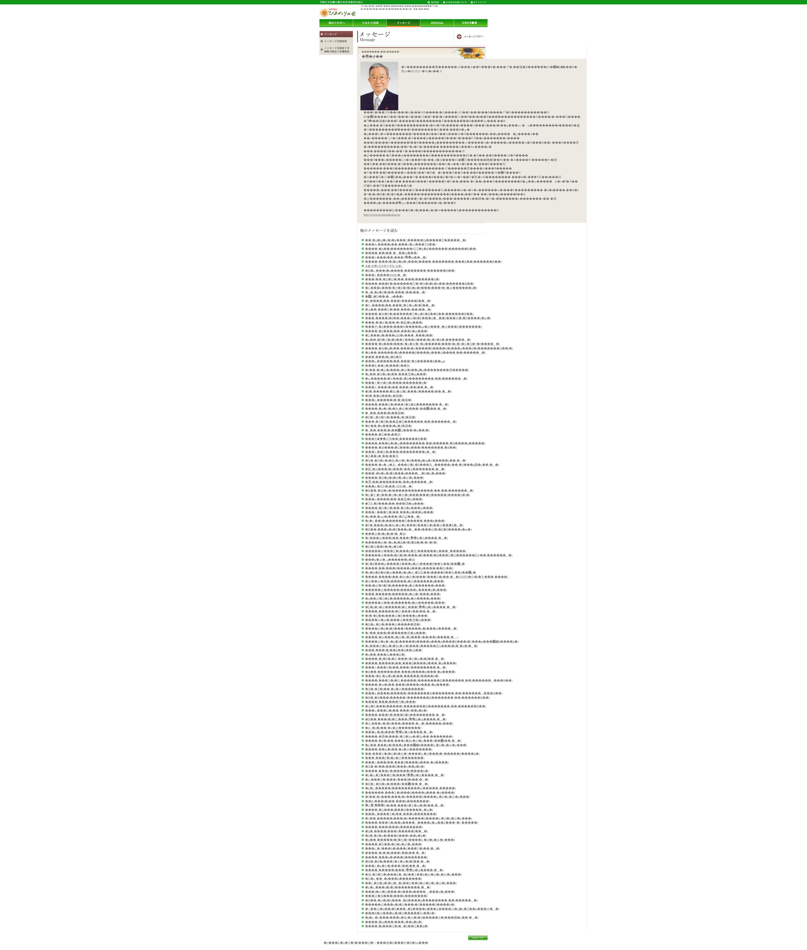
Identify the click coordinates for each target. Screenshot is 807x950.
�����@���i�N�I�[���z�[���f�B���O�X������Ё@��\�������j (438, 555)
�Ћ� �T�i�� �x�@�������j (395, 689)
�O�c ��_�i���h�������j (393, 878)
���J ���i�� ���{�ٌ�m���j (396, 257)
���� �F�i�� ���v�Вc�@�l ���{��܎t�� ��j (413, 740)
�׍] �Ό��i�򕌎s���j (384, 296)
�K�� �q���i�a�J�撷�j (388, 425)
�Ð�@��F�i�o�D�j (384, 546)
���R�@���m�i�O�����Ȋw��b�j (400, 913)
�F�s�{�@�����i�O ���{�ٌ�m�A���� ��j (410, 607)
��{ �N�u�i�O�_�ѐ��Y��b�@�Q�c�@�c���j (411, 883)
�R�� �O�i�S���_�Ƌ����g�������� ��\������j (421, 900)
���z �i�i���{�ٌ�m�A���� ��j (399, 732)
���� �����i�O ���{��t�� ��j (400, 611)
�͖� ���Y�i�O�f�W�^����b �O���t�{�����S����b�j (422, 753)
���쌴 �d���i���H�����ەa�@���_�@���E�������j (423, 326)
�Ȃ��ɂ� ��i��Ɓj (382, 456)
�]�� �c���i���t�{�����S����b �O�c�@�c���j (417, 796)
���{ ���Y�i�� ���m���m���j (399, 512)
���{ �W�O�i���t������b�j (396, 382)
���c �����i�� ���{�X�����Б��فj (405, 361)
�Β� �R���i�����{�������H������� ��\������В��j (427, 697)
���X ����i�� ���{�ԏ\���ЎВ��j (400, 244)
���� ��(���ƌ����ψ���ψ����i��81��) (409, 568)
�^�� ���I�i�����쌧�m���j (395, 633)
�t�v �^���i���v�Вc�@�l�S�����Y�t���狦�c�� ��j (422, 917)
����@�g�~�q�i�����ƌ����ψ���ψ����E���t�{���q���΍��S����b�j (441, 641)
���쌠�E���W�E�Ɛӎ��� (402, 942)
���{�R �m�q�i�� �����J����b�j (402, 676)
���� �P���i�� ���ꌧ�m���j (396, 331)
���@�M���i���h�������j (396, 895)
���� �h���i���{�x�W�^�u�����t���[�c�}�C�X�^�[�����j (432, 344)
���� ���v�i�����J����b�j (397, 771)
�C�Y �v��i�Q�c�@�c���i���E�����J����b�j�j (417, 495)
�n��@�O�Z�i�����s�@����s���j (403, 598)
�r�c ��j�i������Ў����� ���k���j (405, 520)
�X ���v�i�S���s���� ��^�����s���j (409, 723)
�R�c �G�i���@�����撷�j (393, 624)
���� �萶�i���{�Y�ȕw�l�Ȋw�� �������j (409, 736)
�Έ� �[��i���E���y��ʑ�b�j (395, 766)
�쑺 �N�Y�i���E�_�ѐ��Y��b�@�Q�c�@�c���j (413, 874)
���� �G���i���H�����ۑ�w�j (399, 809)
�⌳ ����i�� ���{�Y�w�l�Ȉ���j (400, 305)
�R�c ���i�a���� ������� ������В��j (410, 270)
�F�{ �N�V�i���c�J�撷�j (390, 417)
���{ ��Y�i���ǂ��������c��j (400, 451)
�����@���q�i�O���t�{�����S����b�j (410, 904)
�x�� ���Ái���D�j (385, 654)
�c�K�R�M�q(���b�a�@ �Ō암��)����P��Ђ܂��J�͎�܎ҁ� (420, 572)
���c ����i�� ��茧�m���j (394, 499)
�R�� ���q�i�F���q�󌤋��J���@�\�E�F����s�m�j (418, 529)
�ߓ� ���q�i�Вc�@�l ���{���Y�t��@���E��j (414, 525)
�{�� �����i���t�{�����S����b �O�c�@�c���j (418, 818)
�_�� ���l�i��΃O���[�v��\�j (397, 430)
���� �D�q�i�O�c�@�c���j (394, 477)
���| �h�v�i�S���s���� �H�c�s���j (405, 473)
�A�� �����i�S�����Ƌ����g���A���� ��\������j (425, 352)
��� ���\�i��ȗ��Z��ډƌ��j (393, 650)
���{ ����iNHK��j (386, 275)
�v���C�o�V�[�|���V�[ (349, 942)
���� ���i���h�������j (394, 827)
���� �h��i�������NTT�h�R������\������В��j (421, 248)
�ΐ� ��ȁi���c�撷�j (384, 395)
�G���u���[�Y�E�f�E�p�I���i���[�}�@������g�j (421, 287)
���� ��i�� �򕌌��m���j (391, 253)
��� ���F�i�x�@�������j (394, 757)
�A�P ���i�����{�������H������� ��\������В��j (425, 706)
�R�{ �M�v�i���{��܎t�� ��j (397, 784)
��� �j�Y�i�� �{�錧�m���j (394, 322)
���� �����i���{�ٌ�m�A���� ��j (404, 870)
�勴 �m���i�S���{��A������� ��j (405, 469)
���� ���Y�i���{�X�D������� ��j (407, 404)
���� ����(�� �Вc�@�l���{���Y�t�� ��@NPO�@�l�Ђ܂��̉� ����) (436, 576)
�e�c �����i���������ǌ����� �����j (410, 788)
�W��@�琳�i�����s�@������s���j (404, 581)
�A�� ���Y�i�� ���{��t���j (398, 309)
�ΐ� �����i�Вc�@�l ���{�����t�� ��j (408, 391)
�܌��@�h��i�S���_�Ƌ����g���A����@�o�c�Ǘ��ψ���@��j (432, 909)
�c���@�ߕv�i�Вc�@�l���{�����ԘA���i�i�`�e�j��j (421, 646)
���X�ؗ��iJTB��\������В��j (396, 438)
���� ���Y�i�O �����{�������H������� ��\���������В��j (438, 680)
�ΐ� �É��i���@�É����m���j (396, 615)
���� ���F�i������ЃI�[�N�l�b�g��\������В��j (419, 283)
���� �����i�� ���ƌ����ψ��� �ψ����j (411, 663)
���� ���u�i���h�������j (396, 857)
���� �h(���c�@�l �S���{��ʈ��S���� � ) (411, 637)
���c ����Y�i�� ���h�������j (401, 814)
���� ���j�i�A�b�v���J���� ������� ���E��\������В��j (433, 261)
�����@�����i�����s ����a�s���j (406, 589)
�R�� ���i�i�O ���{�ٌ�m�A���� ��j (405, 719)
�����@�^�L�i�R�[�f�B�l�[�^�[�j (401, 542)
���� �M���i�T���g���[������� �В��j (411, 447)
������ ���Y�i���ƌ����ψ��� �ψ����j (410, 792)
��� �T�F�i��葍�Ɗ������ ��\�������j (411, 421)
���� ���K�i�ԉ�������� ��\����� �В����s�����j (425, 443)
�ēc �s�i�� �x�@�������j (393, 727)
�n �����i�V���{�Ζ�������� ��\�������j (416, 378)
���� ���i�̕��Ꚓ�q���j (390, 701)
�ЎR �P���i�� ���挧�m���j (394, 503)
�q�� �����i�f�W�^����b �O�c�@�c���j (410, 839)
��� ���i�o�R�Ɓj (383, 357)
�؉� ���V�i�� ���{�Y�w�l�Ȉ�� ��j (404, 805)
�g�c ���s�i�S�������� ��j (398, 887)
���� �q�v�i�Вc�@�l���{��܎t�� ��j (406, 408)
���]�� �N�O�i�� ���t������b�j (402, 279)
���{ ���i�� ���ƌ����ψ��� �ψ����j (407, 762)
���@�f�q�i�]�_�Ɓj (385, 533)
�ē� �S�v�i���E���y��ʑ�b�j (395, 835)
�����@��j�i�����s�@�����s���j (405, 602)
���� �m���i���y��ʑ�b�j (393, 922)
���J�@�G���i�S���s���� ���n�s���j (410, 891)
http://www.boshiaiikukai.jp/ (382, 214)
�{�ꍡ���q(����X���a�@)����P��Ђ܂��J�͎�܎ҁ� (415, 563)
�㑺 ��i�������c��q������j (399, 482)
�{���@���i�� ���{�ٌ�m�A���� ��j (406, 538)
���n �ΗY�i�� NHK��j (389, 486)
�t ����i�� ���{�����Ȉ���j (398, 300)
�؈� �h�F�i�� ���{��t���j (395, 292)
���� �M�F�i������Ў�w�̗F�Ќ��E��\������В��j (419, 313)
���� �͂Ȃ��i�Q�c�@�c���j (393, 844)
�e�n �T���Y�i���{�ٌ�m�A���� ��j (404, 775)
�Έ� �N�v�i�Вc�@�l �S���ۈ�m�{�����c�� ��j (415, 460)
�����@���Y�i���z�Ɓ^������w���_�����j (415, 551)
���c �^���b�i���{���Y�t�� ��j (402, 848)
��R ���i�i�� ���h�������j (397, 801)
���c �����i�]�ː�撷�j (388, 400)
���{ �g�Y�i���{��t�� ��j (395, 865)
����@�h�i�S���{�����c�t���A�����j (411, 628)
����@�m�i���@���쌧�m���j (398, 620)
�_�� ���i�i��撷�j (385, 413)
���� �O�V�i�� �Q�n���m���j (399, 508)
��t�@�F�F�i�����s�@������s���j (405, 585)
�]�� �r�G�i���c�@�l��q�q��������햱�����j (417, 370)
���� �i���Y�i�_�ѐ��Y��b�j (396, 926)
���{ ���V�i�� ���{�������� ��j (405, 667)
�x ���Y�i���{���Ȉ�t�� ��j (397, 779)
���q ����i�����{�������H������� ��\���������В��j (433, 693)
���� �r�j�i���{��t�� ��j (395, 852)
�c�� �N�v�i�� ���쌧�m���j (396, 374)
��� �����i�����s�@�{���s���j (403, 594)
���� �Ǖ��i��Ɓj (383, 434)
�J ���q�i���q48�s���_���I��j (399, 335)
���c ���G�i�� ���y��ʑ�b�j (396, 710)
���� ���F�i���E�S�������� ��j (405, 714)
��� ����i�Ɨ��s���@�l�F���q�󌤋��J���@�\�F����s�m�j (428, 318)
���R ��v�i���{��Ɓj (387, 365)
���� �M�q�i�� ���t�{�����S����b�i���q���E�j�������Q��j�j (439, 348)
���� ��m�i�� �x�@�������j (398, 749)
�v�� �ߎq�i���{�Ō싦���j (392, 516)
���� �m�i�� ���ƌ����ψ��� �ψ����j (407, 684)
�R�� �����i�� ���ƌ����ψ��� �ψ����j (410, 671)
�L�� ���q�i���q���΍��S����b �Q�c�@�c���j (416, 745)
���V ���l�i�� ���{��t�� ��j (399, 387)
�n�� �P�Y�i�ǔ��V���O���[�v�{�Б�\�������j (418, 339)
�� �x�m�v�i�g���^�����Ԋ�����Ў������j (415, 240)
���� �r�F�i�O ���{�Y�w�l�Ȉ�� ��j (405, 658)
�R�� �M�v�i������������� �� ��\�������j (419, 490)
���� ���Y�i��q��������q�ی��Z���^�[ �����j (421, 822)
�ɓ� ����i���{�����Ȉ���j (396, 831)
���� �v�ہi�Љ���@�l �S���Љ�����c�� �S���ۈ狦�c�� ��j (432, 464)
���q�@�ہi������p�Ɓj (390, 559)
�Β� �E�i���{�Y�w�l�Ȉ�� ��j (397, 861)
